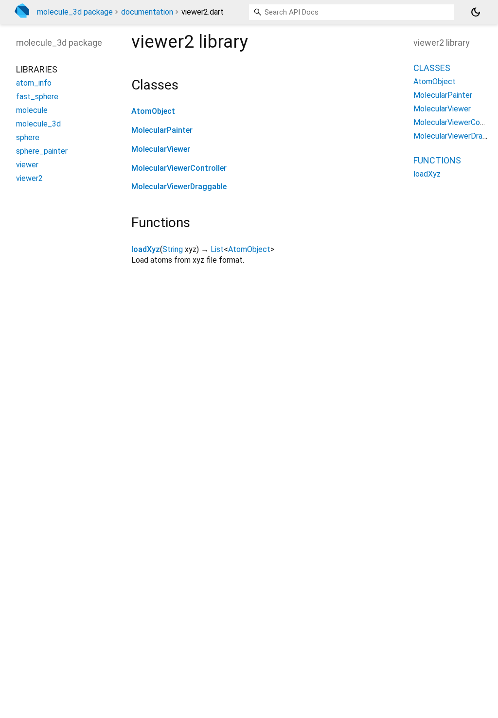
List (217, 249)
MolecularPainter (162, 130)
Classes (431, 68)
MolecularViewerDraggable (179, 186)
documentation (147, 12)
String (172, 249)
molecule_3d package (75, 12)
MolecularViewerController (179, 168)
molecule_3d (38, 123)
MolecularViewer (160, 149)
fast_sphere (37, 96)
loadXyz (145, 249)
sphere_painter (42, 151)
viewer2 (29, 178)
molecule (32, 110)
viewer (27, 164)
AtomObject (153, 111)
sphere (27, 137)
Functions (437, 160)
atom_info (34, 83)
